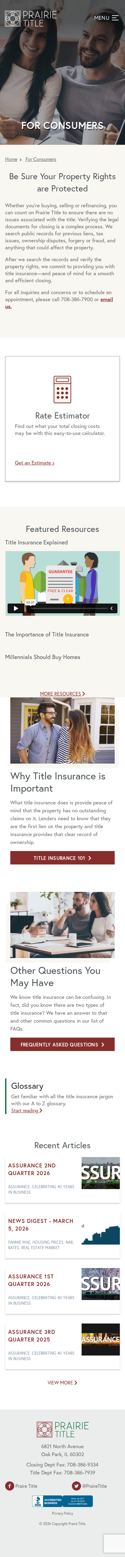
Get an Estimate (33, 462)
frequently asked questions (59, 1044)
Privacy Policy (62, 1513)
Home (11, 159)
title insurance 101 (59, 858)
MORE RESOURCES (61, 693)
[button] (105, 17)
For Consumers (40, 159)
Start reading (25, 1110)
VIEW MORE (61, 1382)
